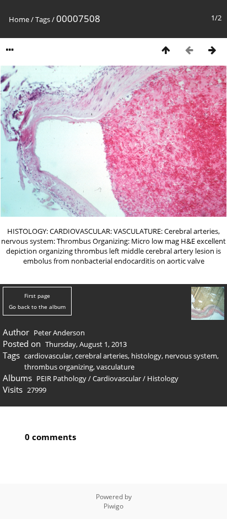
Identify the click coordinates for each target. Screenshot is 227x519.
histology (146, 356)
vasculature (115, 367)
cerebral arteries (101, 356)
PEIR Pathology (61, 378)
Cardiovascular (117, 378)
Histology (163, 378)
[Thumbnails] (165, 50)
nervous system (191, 356)
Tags (42, 19)
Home (19, 19)
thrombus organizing (58, 367)
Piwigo (113, 506)
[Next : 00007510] (212, 50)
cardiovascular (48, 356)
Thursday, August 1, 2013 (86, 344)
